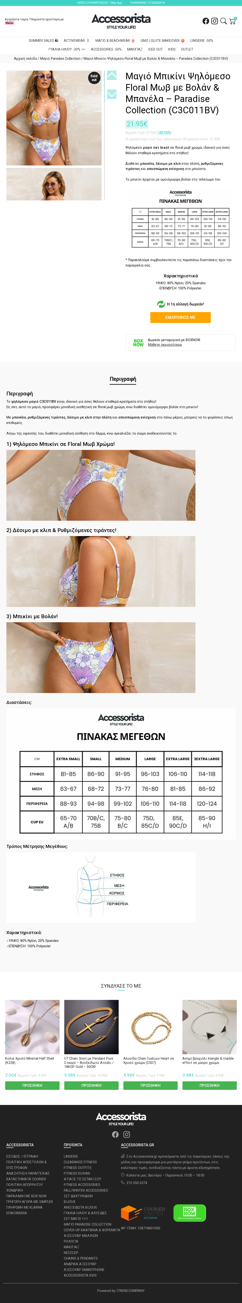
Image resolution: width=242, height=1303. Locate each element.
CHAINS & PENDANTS (81, 1258)
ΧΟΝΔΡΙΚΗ (14, 1191)
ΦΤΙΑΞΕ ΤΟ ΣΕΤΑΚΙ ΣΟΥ (82, 1179)
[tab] (123, 379)
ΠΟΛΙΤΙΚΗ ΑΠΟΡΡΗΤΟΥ (24, 1185)
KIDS (172, 49)
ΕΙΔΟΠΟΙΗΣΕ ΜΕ (180, 317)
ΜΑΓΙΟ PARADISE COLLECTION (87, 1225)
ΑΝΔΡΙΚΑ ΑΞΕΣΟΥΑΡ (80, 1264)
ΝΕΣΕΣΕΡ (71, 1253)
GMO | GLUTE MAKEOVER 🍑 (163, 41)
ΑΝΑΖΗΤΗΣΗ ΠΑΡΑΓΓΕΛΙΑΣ (28, 1174)
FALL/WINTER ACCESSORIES (86, 1191)
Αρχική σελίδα (25, 59)
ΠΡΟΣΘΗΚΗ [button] (32, 1085)
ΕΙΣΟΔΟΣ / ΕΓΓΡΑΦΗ (22, 1157)
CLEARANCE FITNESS (80, 1162)
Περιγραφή (123, 379)
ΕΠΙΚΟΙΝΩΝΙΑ (16, 1213)
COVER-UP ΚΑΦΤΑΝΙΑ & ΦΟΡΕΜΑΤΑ (92, 1230)
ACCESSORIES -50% (106, 49)
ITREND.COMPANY (131, 1291)
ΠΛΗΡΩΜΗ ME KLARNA (24, 1208)
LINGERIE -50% (201, 41)
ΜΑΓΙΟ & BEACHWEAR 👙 (115, 41)
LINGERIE (71, 1157)
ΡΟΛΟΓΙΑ (71, 1242)
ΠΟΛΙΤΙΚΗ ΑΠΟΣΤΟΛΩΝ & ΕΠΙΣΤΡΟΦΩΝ (26, 1165)
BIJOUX (69, 1202)
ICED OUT (155, 49)
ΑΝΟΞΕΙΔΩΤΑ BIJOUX (80, 1208)
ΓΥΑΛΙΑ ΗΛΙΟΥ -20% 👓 (67, 49)
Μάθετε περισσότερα (165, 345)
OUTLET (187, 49)
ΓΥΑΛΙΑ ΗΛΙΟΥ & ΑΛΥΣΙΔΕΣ (85, 1213)
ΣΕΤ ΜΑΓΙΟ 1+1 (76, 1219)
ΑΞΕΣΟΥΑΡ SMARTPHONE (84, 1270)
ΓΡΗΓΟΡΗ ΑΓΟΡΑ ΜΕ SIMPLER (29, 1202)
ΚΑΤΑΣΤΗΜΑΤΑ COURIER (26, 1179)
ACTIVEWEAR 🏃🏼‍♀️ (77, 41)
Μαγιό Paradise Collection (60, 59)
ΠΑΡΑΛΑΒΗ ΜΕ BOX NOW (26, 1196)
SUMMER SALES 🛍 (43, 41)
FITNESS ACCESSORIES (82, 1185)
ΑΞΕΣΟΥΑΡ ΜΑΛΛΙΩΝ (81, 1236)
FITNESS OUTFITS (77, 1168)
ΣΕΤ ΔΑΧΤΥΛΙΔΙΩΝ (78, 1196)
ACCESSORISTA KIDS (80, 1275)
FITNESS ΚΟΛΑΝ (77, 1174)
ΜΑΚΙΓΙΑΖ (135, 49)
